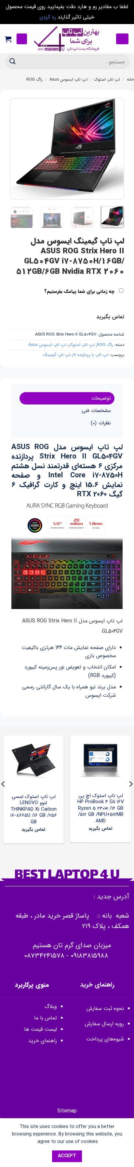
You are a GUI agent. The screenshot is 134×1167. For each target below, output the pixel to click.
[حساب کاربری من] (22, 38)
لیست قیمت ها (40, 1029)
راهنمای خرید (42, 1041)
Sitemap (67, 1111)
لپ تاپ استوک (107, 79)
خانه (130, 79)
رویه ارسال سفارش (104, 1024)
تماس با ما (45, 1018)
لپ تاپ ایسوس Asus (68, 79)
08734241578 (44, 955)
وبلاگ (51, 1006)
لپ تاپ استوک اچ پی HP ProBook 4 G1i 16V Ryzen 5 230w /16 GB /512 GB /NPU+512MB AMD (100, 809)
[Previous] (114, 149)
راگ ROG (34, 79)
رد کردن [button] (48, 17)
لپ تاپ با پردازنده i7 (90, 355)
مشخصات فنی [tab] (96, 411)
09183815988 (89, 955)
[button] (122, 38)
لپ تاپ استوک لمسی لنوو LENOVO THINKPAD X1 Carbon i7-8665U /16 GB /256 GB (33, 810)
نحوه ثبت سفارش (105, 1008)
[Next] (15, 149)
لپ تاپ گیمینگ (57, 355)
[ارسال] (12, 61)
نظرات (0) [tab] (101, 423)
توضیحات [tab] (101, 398)
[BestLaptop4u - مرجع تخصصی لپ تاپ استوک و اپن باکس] (67, 38)
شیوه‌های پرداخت (105, 1039)
